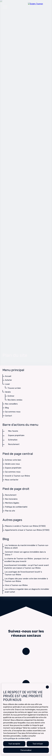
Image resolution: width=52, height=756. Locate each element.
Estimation (12, 440)
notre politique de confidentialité (16, 738)
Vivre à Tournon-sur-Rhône (16, 585)
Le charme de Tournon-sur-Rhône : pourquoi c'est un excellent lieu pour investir (26, 560)
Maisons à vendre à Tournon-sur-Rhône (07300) (25, 526)
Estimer (11, 396)
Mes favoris (13, 431)
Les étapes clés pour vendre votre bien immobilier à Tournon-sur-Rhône (26, 580)
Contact (8, 416)
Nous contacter (11, 480)
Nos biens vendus (15, 400)
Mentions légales (12, 503)
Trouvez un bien (14, 388)
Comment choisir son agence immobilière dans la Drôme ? (25, 553)
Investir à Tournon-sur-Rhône (17, 476)
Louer (7, 384)
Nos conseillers (11, 404)
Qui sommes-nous (12, 412)
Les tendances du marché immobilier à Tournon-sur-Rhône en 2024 (27, 546)
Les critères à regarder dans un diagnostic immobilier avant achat (27, 590)
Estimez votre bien (13, 460)
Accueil (8, 376)
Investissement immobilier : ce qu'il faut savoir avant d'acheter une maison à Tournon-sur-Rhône (26, 566)
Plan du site (10, 511)
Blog (7, 408)
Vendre (8, 392)
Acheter (8, 380)
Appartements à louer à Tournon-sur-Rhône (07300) (27, 530)
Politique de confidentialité (16, 507)
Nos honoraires (11, 499)
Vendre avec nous (12, 464)
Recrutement (13, 444)
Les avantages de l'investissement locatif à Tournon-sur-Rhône (23, 573)
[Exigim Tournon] (38, 7)
